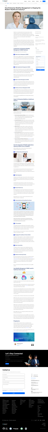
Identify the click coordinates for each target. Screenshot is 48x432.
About (38, 406)
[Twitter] (33, 420)
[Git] (40, 420)
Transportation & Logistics (23, 400)
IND (34, 376)
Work (40, 1)
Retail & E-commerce (31, 400)
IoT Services (4, 413)
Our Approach (39, 407)
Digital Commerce (14, 404)
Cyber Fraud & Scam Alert (40, 416)
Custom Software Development (6, 404)
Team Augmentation (14, 405)
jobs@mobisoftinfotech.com (34, 385)
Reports (11, 3)
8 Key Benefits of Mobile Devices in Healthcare (39, 37)
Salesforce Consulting (14, 409)
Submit (14, 393)
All (5, 3)
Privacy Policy (40, 67)
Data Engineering (14, 400)
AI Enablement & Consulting (6, 400)
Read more (18, 345)
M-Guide (21, 3)
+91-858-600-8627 (41, 401)
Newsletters (14, 3)
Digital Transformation (5, 405)
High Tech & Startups (31, 405)
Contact (44, 1)
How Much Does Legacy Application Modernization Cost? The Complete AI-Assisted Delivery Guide (40, 41)
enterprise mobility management (39, 51)
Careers (38, 411)
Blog (8, 3)
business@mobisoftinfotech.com (35, 380)
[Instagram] (38, 420)
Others (21, 404)
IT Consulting (13, 413)
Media (18, 3)
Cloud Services (4, 409)
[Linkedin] (35, 420)
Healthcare (30, 404)
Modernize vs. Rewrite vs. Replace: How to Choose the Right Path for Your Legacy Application (40, 44)
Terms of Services (43, 424)
